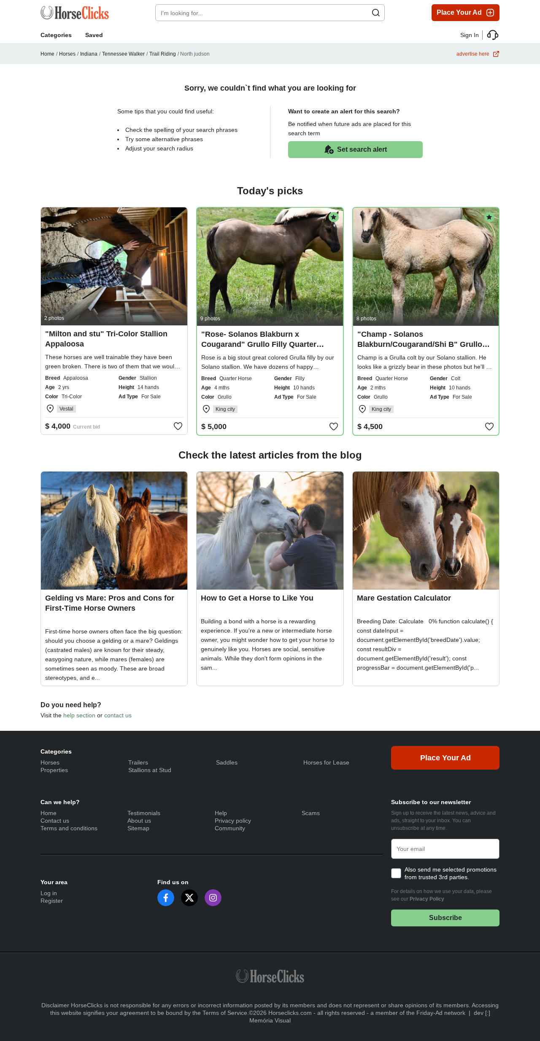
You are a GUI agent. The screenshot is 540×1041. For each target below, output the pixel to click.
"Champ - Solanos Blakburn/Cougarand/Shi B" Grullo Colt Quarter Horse (419, 344)
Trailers (138, 762)
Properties (54, 770)
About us (139, 820)
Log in (48, 893)
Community (230, 828)
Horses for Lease (326, 762)
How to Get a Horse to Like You (257, 598)
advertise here (472, 54)
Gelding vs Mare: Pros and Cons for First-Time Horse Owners (109, 603)
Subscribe (445, 917)
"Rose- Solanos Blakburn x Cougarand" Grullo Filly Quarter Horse (258, 344)
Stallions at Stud (149, 770)
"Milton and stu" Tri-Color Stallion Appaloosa (106, 339)
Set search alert (362, 149)
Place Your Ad (459, 12)
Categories (56, 35)
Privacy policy (233, 820)
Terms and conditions (68, 828)
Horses (67, 54)
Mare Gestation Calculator (404, 598)
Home (47, 54)
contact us (118, 715)
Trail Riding (162, 54)
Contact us (54, 820)
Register (51, 900)
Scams (311, 813)
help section (79, 715)
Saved (94, 35)
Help (221, 813)
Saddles (227, 762)
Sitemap (138, 828)
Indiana (88, 54)
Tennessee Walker (123, 54)
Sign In (469, 35)
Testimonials (143, 813)
